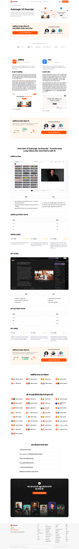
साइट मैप (38, 539)
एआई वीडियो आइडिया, (58, 537)
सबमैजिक (19, 109)
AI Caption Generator (49, 534)
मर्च (37, 534)
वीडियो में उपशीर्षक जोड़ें (48, 528)
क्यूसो (66, 534)
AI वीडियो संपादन (48, 90)
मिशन (38, 528)
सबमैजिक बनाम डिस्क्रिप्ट (18, 5)
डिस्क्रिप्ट (67, 539)
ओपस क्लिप (67, 531)
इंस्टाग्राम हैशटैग (57, 542)
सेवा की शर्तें (11, 546)
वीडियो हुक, (57, 532)
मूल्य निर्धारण (40, 1)
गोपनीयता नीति (16, 546)
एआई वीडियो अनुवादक (48, 541)
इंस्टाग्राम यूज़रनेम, (58, 540)
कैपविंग (66, 541)
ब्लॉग (38, 526)
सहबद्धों (44, 1)
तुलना (13, 5)
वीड (66, 536)
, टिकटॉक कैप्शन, (58, 535)
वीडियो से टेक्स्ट (47, 531)
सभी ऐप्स (67, 526)
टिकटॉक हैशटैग (57, 534)
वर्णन (48, 110)
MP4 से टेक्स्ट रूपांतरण (61, 90)
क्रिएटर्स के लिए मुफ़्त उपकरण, (59, 529)
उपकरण (56, 526)
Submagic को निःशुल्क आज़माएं (25, 32)
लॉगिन (60, 1)
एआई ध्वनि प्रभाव (48, 539)
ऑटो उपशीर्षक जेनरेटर (48, 526)
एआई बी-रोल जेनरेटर (48, 536)
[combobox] (13, 528)
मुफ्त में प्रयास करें (65, 1)
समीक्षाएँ (38, 531)
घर (10, 5)
